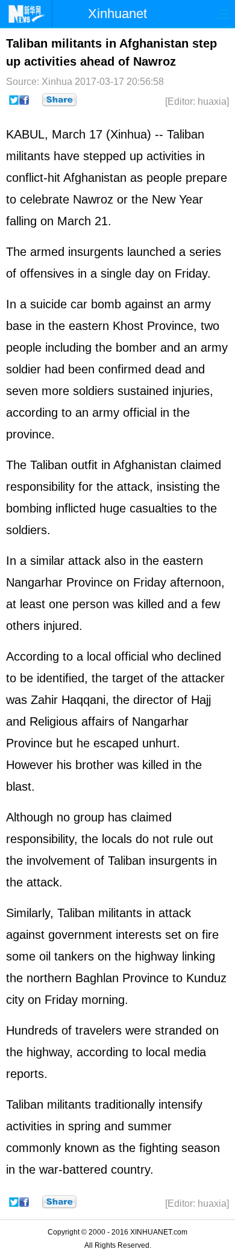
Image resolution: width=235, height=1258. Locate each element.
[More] (59, 100)
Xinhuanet (117, 13)
